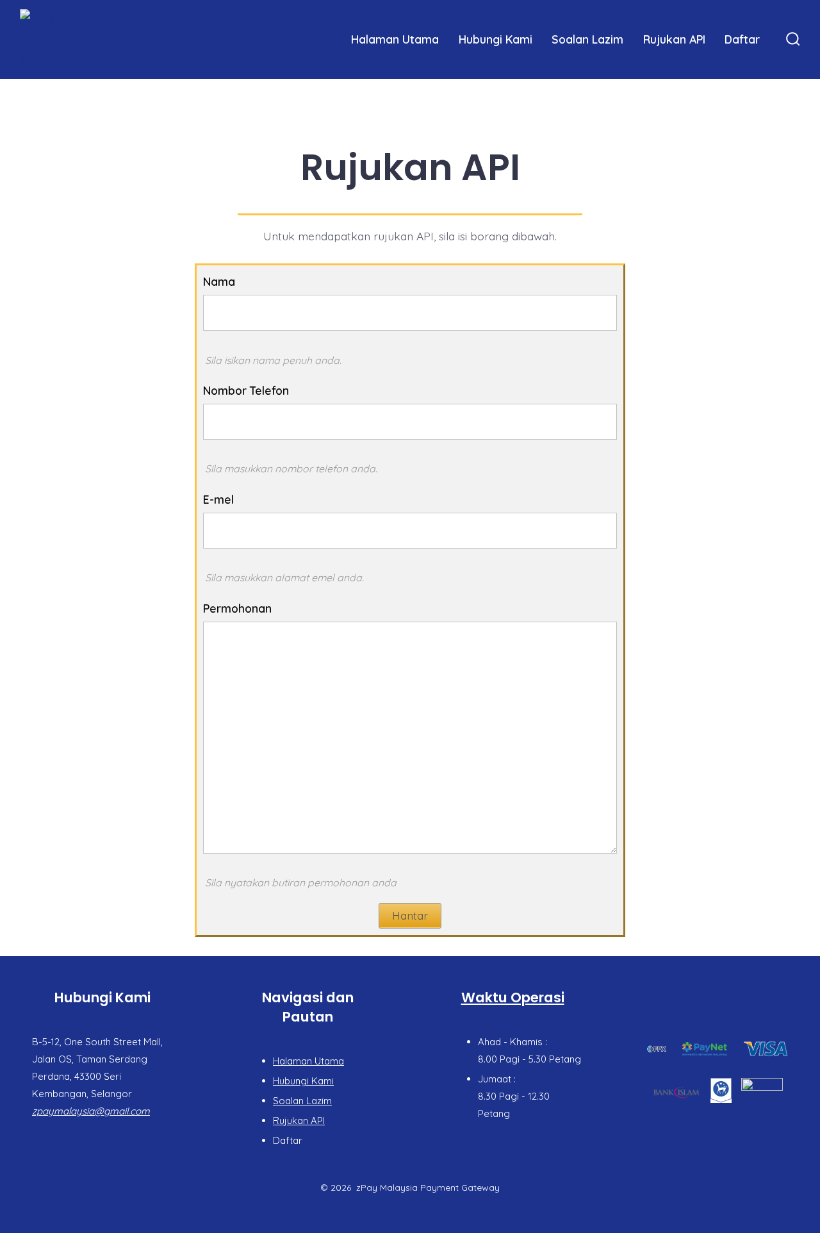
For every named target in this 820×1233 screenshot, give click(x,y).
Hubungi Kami (495, 39)
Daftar (742, 39)
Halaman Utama (395, 39)
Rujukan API (674, 39)
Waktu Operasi (512, 997)
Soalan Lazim (587, 39)
